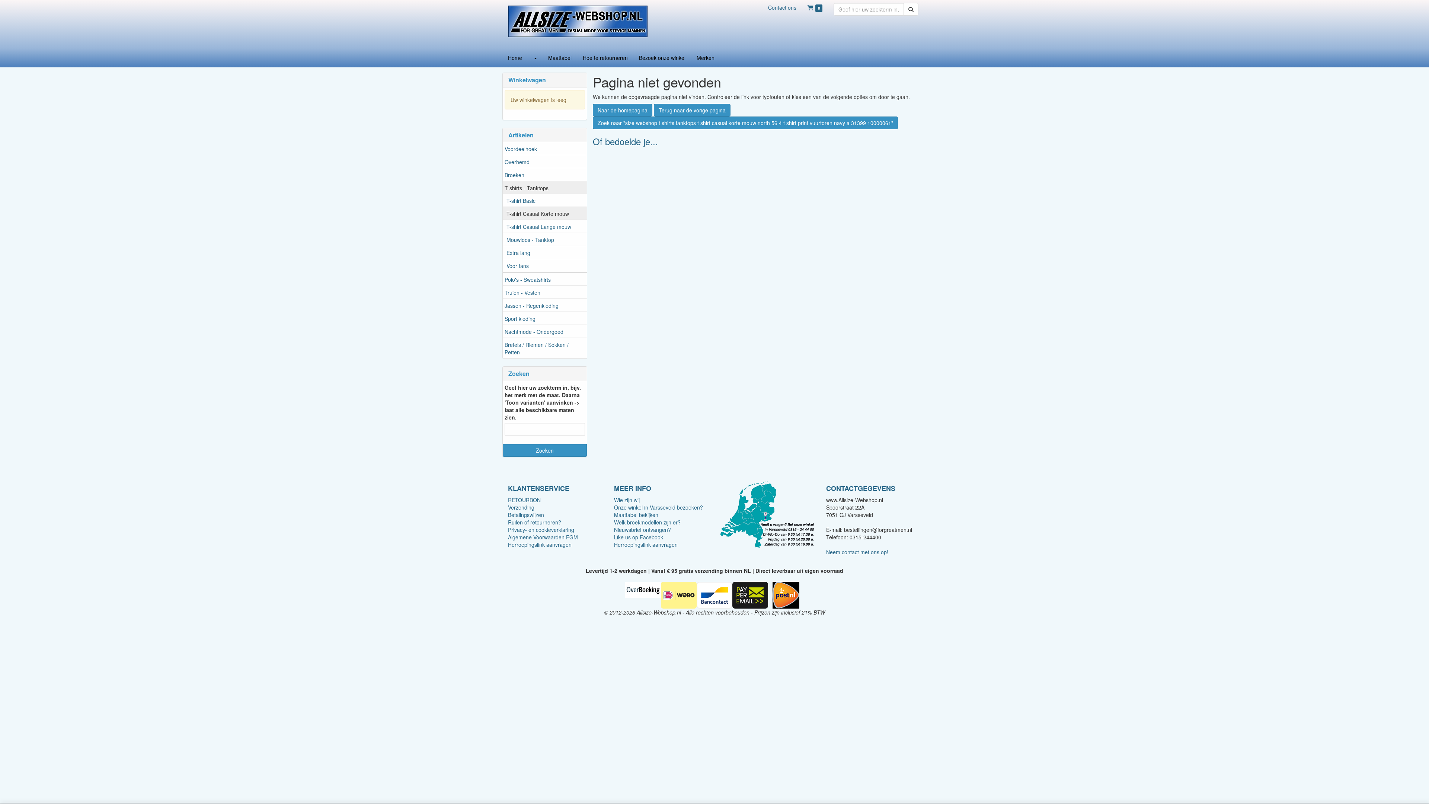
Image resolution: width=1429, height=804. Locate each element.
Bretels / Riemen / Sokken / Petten (537, 348)
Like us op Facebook (638, 537)
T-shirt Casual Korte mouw (537, 213)
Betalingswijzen (526, 515)
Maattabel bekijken (636, 515)
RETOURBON (524, 500)
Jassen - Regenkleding (532, 305)
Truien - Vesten (522, 292)
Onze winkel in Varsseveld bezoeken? (658, 507)
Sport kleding (520, 318)
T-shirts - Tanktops (527, 188)
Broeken (514, 175)
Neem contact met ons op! (857, 552)
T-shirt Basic (521, 200)
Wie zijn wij (627, 500)
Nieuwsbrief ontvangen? (642, 529)
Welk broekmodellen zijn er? (647, 522)
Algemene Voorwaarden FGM (543, 537)
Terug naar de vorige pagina (692, 110)
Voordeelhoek (521, 149)
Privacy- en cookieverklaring (541, 529)
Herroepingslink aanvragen (540, 544)
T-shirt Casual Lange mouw (538, 226)
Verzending (521, 507)
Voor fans (517, 265)
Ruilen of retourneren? (534, 522)
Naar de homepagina (623, 110)
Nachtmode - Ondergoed (534, 331)
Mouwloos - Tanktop (530, 239)
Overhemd (517, 162)
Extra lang (518, 252)
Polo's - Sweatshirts (528, 279)
